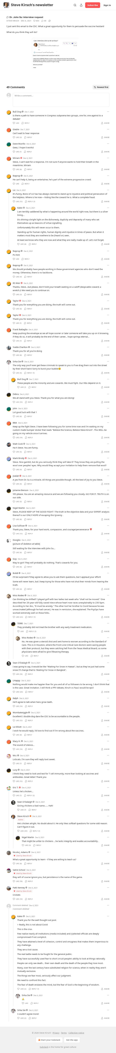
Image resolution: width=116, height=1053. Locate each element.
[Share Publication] (81, 5)
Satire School (19, 869)
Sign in (107, 5)
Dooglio (17, 539)
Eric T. (15, 787)
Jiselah (16, 475)
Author (20, 819)
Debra (16, 394)
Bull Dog (17, 111)
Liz (14, 190)
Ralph (15, 698)
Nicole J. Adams (20, 852)
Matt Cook (18, 443)
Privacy (56, 1032)
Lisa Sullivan (19, 525)
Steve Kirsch (13, 21)
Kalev (19, 207)
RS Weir (16, 283)
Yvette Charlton (20, 347)
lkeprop (16, 175)
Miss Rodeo (18, 595)
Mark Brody (18, 458)
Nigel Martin (19, 507)
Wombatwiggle (20, 712)
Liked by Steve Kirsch (24, 856)
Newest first (102, 87)
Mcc (15, 755)
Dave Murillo (19, 143)
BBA (15, 422)
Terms (64, 1032)
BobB (15, 573)
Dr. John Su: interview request (26, 17)
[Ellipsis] (108, 111)
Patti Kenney (19, 887)
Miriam (16, 158)
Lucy (15, 769)
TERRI (20, 623)
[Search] (75, 5)
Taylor (16, 300)
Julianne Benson (20, 490)
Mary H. (17, 741)
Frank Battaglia (20, 329)
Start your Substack (50, 1040)
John (15, 408)
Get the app (72, 1040)
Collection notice (76, 1032)
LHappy (16, 680)
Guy (15, 558)
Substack (44, 1047)
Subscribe (92, 5)
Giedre (16, 129)
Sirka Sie (17, 361)
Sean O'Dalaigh (20, 662)
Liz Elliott (17, 726)
